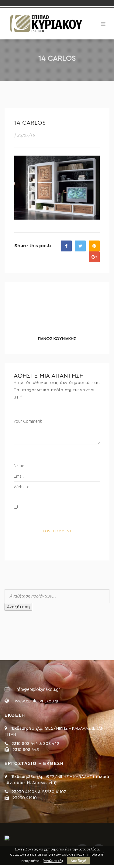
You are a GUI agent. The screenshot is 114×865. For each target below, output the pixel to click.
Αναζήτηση (18, 607)
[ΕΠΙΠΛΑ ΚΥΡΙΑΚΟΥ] (46, 23)
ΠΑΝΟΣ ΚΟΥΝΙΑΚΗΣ (57, 339)
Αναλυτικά (53, 861)
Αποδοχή (78, 861)
